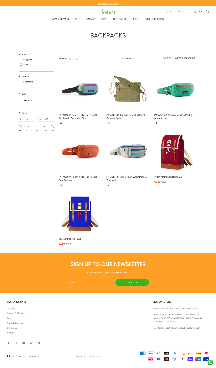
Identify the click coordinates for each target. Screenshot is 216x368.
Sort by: (179, 58)
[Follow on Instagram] (16, 343)
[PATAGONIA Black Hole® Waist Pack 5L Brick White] (127, 151)
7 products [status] (128, 58)
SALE (77, 19)
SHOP (104, 19)
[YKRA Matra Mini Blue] (80, 213)
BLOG (135, 19)
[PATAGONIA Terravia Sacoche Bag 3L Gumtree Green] (127, 89)
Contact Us (12, 328)
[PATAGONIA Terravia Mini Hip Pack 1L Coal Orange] (80, 151)
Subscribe (132, 282)
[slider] (20, 126)
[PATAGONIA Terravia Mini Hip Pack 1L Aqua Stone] (175, 89)
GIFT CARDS (120, 19)
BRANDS (90, 19)
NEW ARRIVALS (60, 19)
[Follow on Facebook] (8, 343)
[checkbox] (36, 59)
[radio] (71, 58)
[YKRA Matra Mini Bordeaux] (175, 151)
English (181, 11)
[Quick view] (99, 108)
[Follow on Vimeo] (39, 343)
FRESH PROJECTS (154, 19)
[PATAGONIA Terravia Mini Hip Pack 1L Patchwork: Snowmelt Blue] (80, 89)
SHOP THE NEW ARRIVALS (108, 3)
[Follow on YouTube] (23, 343)
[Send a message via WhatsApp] (210, 362)
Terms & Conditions (16, 323)
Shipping (11, 308)
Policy (9, 318)
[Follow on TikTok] (31, 343)
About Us (11, 333)
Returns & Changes (16, 313)
